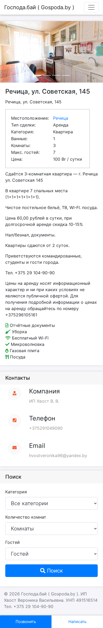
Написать (77, 621)
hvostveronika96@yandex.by (58, 455)
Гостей (12, 542)
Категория (16, 491)
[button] (8, 52)
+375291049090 (46, 428)
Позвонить (26, 621)
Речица (60, 118)
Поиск (54, 571)
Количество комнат (25, 517)
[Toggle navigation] (91, 7)
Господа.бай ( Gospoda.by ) (39, 7)
